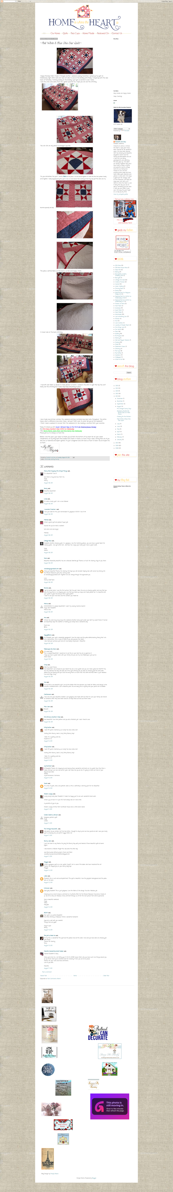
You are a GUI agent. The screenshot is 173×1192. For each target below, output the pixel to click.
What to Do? (118, 359)
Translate (126, 131)
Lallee (45, 876)
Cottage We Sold (120, 280)
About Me (117, 270)
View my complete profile (121, 194)
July (118, 424)
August (119, 407)
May (118, 429)
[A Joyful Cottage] (109, 1075)
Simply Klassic (54, 1174)
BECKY (46, 913)
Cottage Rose (47, 541)
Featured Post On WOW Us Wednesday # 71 (123, 301)
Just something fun (121, 317)
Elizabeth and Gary (120, 142)
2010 (117, 443)
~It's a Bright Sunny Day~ (124, 409)
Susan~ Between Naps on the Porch (67, 427)
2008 (117, 448)
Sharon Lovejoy (48, 794)
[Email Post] (73, 457)
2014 (117, 388)
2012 (117, 394)
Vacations (117, 355)
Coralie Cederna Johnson (51, 815)
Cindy (45, 665)
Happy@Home (48, 635)
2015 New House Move (121, 268)
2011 (117, 396)
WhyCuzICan (47, 727)
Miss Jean (47, 707)
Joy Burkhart (48, 766)
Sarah (45, 783)
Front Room (118, 306)
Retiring (117, 338)
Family (117, 291)
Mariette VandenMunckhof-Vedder (53, 951)
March (119, 434)
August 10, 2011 (48, 741)
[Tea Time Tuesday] (51, 1116)
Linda (45, 499)
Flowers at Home (120, 304)
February (119, 437)
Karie (45, 558)
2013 (117, 391)
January (119, 440)
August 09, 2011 (48, 630)
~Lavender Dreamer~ (50, 509)
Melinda (46, 520)
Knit (116, 321)
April (118, 432)
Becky (45, 489)
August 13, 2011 (48, 930)
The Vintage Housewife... (51, 829)
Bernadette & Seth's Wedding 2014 (121, 275)
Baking (117, 272)
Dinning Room (119, 288)
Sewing (57, 459)
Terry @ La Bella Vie (49, 936)
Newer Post (43, 976)
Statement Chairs (120, 347)
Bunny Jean (47, 841)
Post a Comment (47, 972)
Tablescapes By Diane (50, 649)
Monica (46, 604)
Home (75, 976)
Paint (116, 332)
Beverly (46, 588)
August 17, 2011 (48, 968)
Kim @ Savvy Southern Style (52, 717)
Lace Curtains (119, 323)
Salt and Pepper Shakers (122, 340)
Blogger (94, 1178)
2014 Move (118, 266)
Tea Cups (117, 351)
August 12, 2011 (48, 870)
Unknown (47, 888)
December (120, 399)
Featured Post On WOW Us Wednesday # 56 (123, 297)
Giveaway (117, 308)
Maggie (46, 862)
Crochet (117, 284)
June (118, 426)
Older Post (106, 976)
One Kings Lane (119, 327)
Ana (45, 618)
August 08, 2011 (48, 483)
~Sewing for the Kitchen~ (124, 417)
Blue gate (117, 278)
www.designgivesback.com (51, 569)
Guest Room (118, 310)
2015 (117, 386)
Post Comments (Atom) (54, 979)
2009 (117, 446)
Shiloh (116, 344)
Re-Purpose (118, 336)
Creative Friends (119, 282)
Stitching (117, 349)
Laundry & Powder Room (122, 325)
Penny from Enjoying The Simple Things (55, 471)
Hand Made (118, 312)
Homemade (47, 459)
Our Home (118, 329)
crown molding (119, 286)
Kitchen (117, 319)
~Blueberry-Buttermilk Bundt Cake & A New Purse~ (123, 412)
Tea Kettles (118, 353)
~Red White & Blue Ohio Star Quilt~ (123, 420)
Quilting (53, 459)
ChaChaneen (47, 694)
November (120, 401)
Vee (45, 682)
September (120, 404)
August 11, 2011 (48, 809)
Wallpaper (118, 357)
